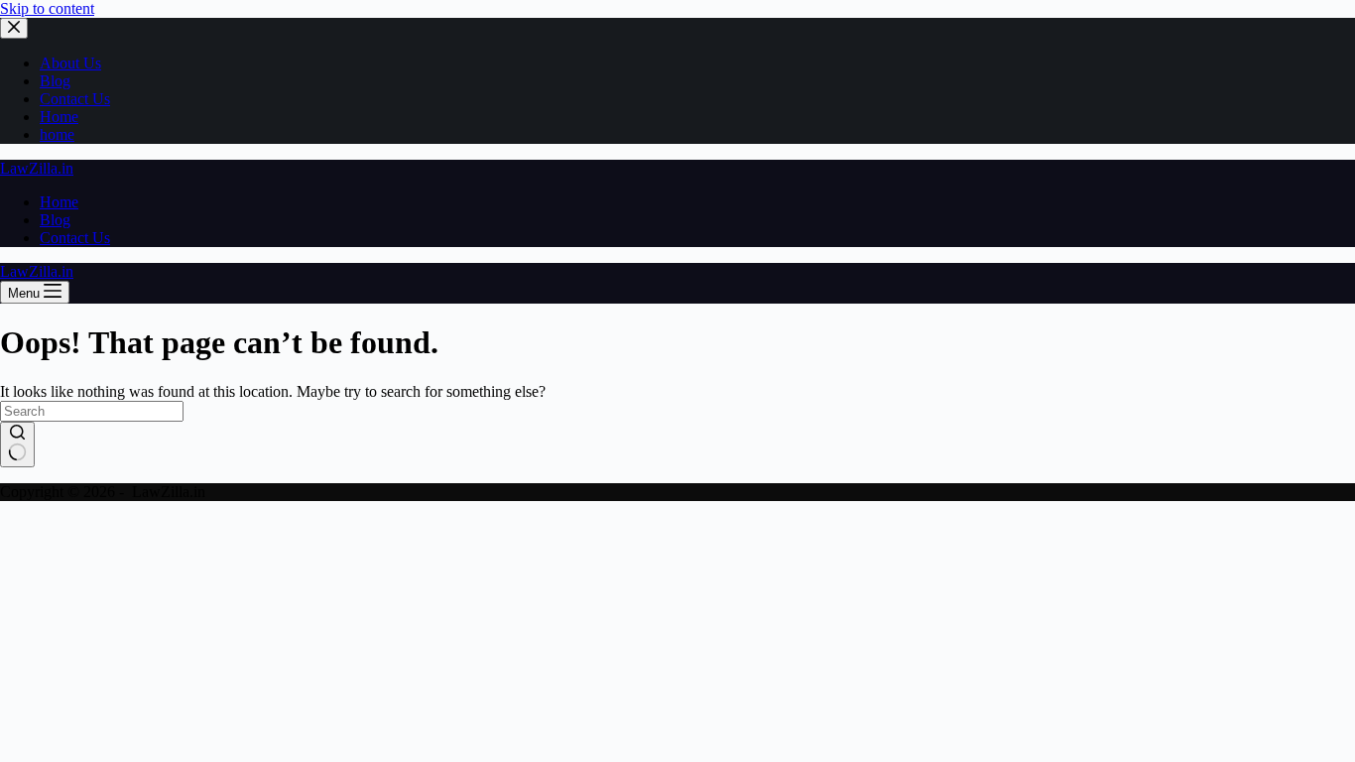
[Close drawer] (14, 28)
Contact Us (75, 98)
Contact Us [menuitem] (75, 237)
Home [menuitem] (59, 201)
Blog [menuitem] (55, 219)
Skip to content (47, 8)
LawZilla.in (36, 168)
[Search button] (17, 444)
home (57, 134)
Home (59, 116)
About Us (70, 63)
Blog (55, 80)
